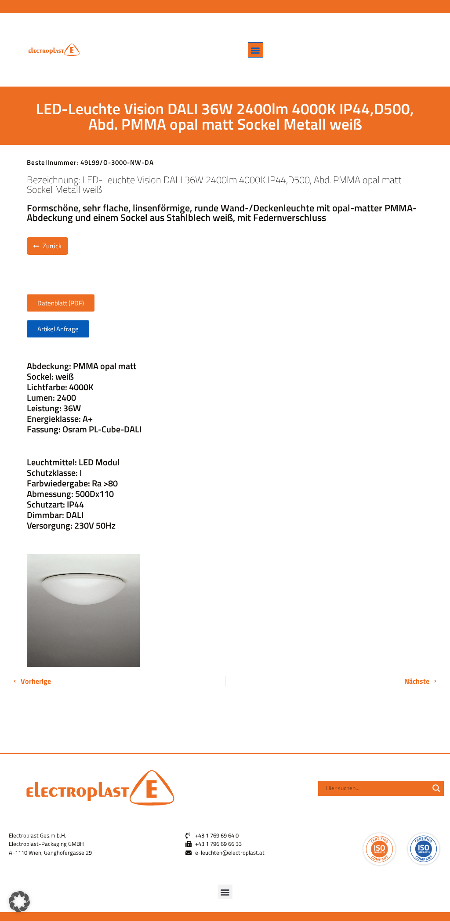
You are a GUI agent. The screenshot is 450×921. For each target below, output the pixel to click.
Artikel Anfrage (58, 329)
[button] (255, 50)
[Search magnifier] (436, 788)
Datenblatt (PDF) (60, 303)
